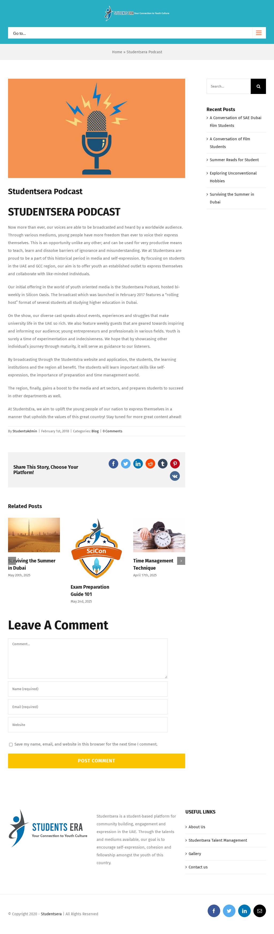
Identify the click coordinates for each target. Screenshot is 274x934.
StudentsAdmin (25, 431)
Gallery (195, 853)
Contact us (198, 867)
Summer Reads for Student (234, 159)
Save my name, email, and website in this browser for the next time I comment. (86, 744)
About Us (197, 827)
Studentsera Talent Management (218, 840)
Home (117, 52)
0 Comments (112, 431)
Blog (95, 431)
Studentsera (51, 914)
